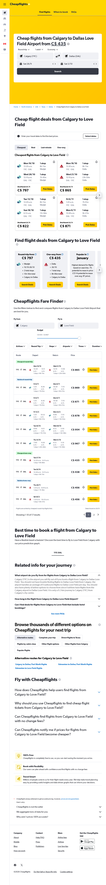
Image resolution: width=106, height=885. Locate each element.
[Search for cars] (4, 24)
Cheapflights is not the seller (29, 807)
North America (26, 107)
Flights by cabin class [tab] (26, 644)
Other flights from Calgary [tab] (76, 644)
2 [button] (94, 514)
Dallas (51, 107)
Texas (43, 107)
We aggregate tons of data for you (32, 812)
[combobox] (53, 49)
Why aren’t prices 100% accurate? (32, 816)
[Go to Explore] (4, 36)
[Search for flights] (4, 12)
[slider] (79, 338)
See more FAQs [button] (57, 614)
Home (16, 107)
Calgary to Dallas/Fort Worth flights (31, 664)
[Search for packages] (4, 30)
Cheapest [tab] (21, 147)
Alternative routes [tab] (25, 637)
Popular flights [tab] (23, 650)
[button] (5, 4)
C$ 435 (58, 43)
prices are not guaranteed (70, 799)
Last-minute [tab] (46, 147)
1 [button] (88, 514)
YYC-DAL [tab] (58, 552)
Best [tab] (33, 147)
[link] (27, 284)
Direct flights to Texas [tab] (70, 637)
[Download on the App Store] (87, 847)
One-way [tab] (61, 147)
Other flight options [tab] (50, 644)
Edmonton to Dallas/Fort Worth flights (75, 664)
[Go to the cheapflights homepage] (20, 4)
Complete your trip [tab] (47, 637)
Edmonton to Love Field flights (28, 668)
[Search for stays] (4, 18)
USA (36, 107)
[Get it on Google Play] (87, 841)
